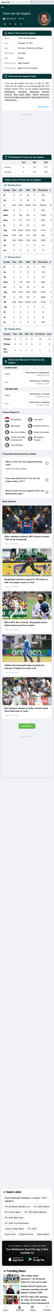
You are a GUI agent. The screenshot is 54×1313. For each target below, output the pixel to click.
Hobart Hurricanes (41, 94)
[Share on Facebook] (10, 24)
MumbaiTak (28, 2)
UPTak (21, 2)
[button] (27, 520)
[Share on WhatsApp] (15, 24)
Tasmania (22, 92)
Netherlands (9, 92)
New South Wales (22, 94)
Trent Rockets (10, 100)
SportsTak (6, 2)
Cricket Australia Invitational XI (17, 97)
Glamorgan (34, 92)
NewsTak (14, 2)
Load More (26, 726)
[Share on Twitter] (5, 24)
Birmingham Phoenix (40, 97)
